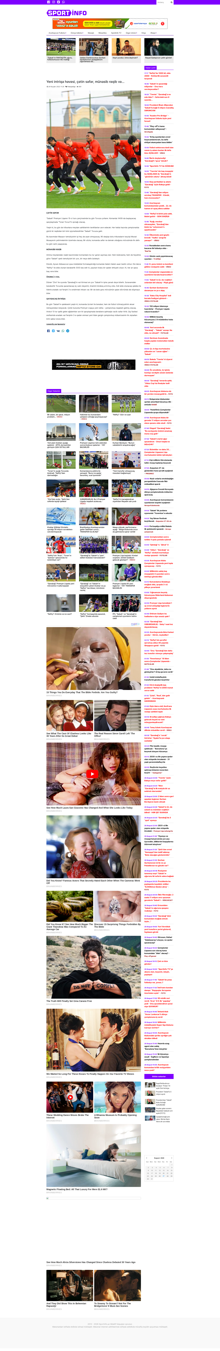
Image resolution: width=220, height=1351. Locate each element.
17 (152, 1173)
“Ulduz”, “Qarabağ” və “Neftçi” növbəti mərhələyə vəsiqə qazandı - (156, 553)
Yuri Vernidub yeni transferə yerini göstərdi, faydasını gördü (157, 929)
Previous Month (146, 1158)
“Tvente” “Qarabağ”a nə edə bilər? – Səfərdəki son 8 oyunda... (157, 97)
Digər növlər (131, 33)
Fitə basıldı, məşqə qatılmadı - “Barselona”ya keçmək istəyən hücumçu (155, 749)
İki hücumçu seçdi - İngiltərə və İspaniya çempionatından (156, 1057)
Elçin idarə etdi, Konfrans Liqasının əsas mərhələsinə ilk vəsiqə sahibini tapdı (158, 709)
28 (167, 1176)
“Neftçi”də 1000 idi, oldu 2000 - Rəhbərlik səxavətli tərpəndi (157, 76)
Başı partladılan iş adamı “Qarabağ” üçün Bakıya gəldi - (157, 184)
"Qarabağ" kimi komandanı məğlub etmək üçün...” (157, 919)
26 (160, 1176)
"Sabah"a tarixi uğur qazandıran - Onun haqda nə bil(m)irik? (157, 441)
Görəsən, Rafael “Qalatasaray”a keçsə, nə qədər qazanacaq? (158, 940)
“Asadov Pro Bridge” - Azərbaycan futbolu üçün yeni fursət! (157, 118)
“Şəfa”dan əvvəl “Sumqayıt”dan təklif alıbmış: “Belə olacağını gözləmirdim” (158, 852)
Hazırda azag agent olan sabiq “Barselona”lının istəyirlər (156, 1046)
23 (148, 1176)
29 (171, 1176)
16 (148, 1173)
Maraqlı (91, 33)
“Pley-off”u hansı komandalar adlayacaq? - (155, 129)
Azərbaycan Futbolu (57, 33)
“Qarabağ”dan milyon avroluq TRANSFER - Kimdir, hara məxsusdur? (157, 195)
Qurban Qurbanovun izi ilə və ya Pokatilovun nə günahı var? (156, 863)
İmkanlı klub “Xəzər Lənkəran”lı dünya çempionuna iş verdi (156, 1014)
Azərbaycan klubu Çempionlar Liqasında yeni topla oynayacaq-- (158, 563)
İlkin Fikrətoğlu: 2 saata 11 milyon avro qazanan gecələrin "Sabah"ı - (158, 897)
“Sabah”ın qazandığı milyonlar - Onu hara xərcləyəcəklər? (155, 86)
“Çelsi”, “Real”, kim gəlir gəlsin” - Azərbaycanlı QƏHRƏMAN (157, 698)
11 (156, 1170)
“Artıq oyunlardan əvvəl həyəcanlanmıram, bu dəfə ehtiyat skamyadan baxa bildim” (158, 139)
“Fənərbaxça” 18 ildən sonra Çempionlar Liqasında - (157, 661)
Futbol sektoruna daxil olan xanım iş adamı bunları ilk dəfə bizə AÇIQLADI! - (158, 150)
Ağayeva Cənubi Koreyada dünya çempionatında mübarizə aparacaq (158, 492)
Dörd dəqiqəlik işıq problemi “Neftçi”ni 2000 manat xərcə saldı (158, 688)
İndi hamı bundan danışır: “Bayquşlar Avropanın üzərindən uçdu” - (158, 990)
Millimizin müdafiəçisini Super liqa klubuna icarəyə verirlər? (158, 1025)
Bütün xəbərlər (159, 1076)
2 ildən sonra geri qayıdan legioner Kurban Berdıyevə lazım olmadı (159, 799)
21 (167, 1173)
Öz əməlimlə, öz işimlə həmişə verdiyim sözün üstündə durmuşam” (158, 373)
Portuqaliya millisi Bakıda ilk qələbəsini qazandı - (158, 529)
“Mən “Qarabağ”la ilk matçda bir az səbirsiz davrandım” (157, 788)
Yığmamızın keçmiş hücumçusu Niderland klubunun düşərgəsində (158, 595)
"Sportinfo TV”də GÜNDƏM (161, 166)
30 (148, 1179)
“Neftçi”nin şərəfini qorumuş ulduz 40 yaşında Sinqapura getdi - (156, 643)
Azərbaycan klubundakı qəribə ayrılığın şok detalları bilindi (158, 1035)
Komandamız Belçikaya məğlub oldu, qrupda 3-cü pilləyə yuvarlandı (157, 584)
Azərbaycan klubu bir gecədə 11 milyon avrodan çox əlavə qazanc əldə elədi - (158, 420)
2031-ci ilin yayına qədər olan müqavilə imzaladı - (158, 828)
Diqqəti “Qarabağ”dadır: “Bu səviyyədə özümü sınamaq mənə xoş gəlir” (158, 431)
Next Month (172, 1158)
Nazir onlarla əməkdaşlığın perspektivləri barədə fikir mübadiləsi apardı (158, 481)
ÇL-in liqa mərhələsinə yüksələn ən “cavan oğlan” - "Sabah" (157, 351)
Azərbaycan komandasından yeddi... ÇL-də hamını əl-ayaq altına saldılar (158, 206)
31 (152, 1179)
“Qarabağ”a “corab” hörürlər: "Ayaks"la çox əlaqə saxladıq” (157, 738)
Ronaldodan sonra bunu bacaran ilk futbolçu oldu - (157, 248)
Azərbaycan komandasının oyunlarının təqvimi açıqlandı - (158, 502)
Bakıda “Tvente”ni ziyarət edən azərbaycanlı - (158, 362)
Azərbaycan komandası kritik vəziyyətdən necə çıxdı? (157, 1067)
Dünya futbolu (76, 33)
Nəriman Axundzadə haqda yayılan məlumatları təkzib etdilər (159, 341)
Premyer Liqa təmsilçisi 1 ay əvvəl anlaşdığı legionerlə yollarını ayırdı (158, 606)
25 (156, 1176)
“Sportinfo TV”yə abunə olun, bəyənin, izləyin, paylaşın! (158, 972)
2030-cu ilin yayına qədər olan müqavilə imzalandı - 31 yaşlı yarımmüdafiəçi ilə (158, 759)
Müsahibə (103, 33)
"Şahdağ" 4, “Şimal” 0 (159, 545)
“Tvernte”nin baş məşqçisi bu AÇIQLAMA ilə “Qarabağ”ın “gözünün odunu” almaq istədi (158, 174)
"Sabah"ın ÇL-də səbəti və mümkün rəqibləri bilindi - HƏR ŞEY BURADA (158, 810)
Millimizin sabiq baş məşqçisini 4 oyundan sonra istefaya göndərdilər (157, 574)
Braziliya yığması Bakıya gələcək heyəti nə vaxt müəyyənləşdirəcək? (157, 719)
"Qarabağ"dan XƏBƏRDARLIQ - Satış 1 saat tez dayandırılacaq (158, 624)
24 (152, 1176)
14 (167, 1170)
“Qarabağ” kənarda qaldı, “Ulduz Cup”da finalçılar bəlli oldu (158, 383)
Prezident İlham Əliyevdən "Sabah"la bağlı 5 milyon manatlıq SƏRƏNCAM (159, 108)
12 (160, 1170)
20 (163, 1173)
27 (163, 1176)
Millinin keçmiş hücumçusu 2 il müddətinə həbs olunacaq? (158, 319)
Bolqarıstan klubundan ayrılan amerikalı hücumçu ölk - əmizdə (158, 402)
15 (171, 1170)
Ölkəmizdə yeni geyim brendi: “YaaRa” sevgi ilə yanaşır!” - (156, 238)
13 (163, 1170)
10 (152, 1170)
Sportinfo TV (116, 33)
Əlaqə (152, 33)
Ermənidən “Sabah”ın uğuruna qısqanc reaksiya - (156, 908)
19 (160, 1173)
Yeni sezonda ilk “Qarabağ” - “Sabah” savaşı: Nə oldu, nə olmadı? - (158, 330)
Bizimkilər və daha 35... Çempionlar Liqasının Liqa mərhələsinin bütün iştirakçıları (158, 452)
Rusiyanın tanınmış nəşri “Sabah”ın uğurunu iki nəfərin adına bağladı (159, 873)
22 (171, 1173)
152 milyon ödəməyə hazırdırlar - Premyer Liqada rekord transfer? (156, 309)
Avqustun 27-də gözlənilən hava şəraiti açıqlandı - (158, 471)
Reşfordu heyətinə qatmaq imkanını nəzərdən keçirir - (156, 770)
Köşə (144, 33)
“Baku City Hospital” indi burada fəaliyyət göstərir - (157, 298)
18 (156, 1173)
